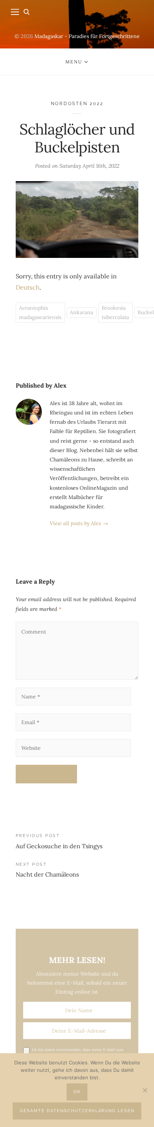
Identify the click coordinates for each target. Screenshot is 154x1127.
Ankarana (81, 312)
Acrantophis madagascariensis (40, 312)
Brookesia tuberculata (115, 312)
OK (77, 1091)
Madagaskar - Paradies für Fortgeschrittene (87, 36)
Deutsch (28, 287)
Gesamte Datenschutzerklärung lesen (77, 1110)
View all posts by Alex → (79, 523)
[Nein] (144, 1090)
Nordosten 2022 (77, 103)
